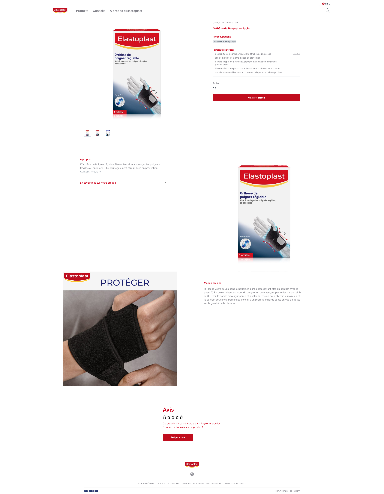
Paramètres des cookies (235, 483)
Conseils (99, 11)
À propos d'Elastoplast (126, 11)
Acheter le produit (256, 98)
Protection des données (168, 483)
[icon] (192, 474)
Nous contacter (213, 483)
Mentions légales (146, 483)
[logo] (60, 11)
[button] (123, 182)
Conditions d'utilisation (193, 483)
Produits (82, 11)
